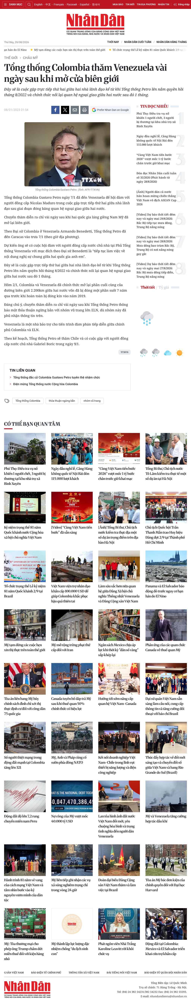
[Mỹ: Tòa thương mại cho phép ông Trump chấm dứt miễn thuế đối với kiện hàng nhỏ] (25, 924)
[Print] (84, 110)
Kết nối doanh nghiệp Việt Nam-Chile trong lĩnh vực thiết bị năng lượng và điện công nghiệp (117, 765)
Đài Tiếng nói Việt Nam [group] (122, 972)
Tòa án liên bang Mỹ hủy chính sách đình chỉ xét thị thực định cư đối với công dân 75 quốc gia (24, 706)
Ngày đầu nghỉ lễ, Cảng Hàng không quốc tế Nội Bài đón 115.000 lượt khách (156, 140)
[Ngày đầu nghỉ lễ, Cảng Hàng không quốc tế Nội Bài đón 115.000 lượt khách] (72, 449)
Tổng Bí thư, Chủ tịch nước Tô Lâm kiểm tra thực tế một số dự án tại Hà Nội (165, 473)
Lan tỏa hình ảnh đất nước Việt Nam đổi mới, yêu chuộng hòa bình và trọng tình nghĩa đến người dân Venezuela (116, 826)
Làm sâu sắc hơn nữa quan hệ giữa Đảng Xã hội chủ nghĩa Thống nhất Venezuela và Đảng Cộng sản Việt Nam (119, 593)
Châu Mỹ (30, 58)
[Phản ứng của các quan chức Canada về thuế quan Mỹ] (166, 625)
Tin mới (130, 4)
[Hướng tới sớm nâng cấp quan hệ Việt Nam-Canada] (119, 679)
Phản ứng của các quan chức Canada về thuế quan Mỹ (165, 647)
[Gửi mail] (75, 110)
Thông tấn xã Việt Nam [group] (84, 972)
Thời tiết (148, 287)
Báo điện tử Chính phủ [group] (46, 972)
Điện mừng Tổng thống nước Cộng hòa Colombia (45, 384)
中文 (48, 4)
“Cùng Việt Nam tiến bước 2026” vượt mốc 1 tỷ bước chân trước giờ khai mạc (154, 159)
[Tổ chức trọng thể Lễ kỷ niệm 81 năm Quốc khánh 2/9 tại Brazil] (25, 566)
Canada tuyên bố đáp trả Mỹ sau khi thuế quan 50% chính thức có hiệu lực (71, 704)
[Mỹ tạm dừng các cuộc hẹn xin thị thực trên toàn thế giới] (25, 625)
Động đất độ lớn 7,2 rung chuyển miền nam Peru (21, 818)
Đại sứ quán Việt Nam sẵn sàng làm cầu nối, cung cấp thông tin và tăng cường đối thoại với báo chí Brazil (164, 706)
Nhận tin (163, 4)
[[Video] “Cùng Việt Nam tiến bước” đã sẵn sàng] (72, 507)
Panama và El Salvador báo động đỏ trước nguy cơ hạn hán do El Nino (164, 591)
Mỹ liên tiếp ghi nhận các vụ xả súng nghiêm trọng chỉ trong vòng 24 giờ (70, 885)
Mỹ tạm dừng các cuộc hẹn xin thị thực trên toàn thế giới (24, 647)
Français (59, 4)
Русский (72, 4)
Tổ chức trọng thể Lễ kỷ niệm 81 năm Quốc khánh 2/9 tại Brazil (25, 591)
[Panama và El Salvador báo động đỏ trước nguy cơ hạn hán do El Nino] (166, 566)
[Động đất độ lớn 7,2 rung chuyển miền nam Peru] (25, 796)
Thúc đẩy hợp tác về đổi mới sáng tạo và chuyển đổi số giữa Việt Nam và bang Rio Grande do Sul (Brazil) (165, 765)
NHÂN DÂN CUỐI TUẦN (137, 42)
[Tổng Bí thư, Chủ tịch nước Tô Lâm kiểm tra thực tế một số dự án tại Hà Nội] (166, 449)
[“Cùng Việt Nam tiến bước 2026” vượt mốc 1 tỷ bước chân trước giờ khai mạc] (119, 449)
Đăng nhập (184, 4)
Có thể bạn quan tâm (32, 424)
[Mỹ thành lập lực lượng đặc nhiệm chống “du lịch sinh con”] (72, 924)
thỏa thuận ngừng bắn (62, 400)
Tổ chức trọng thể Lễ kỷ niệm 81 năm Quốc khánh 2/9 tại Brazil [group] (147, 50)
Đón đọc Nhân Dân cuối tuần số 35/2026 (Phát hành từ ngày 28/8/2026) (156, 177)
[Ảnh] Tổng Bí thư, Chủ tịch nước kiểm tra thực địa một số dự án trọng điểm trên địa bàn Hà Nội (118, 535)
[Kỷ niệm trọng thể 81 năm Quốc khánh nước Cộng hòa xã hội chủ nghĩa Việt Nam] (25, 507)
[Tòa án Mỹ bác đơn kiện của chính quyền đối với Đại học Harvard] (166, 860)
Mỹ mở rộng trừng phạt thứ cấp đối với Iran (70, 647)
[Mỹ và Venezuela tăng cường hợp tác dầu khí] (166, 796)
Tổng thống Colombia (27, 400)
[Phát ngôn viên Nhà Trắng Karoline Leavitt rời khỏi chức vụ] (119, 924)
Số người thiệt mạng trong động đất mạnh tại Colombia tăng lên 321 (24, 762)
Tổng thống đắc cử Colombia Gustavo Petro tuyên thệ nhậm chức (56, 377)
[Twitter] (65, 110)
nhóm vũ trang (92, 400)
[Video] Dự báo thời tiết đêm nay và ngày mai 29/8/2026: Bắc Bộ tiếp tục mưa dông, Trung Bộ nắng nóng (156, 221)
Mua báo (118, 4)
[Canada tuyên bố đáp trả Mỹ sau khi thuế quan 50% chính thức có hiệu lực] (72, 679)
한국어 (96, 4)
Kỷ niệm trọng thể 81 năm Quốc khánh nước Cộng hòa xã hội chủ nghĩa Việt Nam (23, 532)
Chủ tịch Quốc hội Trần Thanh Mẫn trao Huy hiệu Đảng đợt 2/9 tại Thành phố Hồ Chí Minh (165, 535)
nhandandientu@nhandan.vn (168, 996)
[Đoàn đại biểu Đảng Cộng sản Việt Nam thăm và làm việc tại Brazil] (119, 860)
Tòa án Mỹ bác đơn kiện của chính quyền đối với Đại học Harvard (165, 885)
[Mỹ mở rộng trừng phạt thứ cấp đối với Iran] (72, 625)
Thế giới (11, 58)
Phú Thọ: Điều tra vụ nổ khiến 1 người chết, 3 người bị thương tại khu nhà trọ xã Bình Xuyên (156, 120)
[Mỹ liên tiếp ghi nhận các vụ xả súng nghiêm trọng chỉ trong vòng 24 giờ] (72, 860)
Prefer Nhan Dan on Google (113, 109)
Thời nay (113, 42)
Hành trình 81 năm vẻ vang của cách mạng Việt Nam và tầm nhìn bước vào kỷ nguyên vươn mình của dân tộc (23, 890)
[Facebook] (55, 110)
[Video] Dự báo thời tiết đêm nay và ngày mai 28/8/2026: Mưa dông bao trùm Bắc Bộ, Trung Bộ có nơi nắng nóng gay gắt (156, 245)
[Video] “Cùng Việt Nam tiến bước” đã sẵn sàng (71, 530)
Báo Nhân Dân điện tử (95, 24)
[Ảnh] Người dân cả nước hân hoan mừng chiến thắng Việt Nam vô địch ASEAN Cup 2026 (156, 198)
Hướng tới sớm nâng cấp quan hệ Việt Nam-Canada (117, 701)
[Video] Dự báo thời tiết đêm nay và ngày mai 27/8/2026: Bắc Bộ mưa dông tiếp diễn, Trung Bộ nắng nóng (156, 270)
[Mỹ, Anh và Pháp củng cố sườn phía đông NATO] (72, 737)
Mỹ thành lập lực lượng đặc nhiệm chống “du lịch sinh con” (70, 949)
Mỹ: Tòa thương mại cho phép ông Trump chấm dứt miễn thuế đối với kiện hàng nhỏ (24, 951)
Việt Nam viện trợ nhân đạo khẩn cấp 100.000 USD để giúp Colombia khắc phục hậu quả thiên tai (70, 593)
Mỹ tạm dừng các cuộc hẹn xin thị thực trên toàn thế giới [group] (65, 50)
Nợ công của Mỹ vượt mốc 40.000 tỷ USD (69, 818)
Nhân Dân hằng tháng (171, 42)
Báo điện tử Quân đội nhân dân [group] (165, 972)
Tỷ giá (164, 287)
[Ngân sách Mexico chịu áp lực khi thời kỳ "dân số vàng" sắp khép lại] (119, 625)
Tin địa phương (146, 4)
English (38, 4)
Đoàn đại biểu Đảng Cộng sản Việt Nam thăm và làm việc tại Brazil (117, 885)
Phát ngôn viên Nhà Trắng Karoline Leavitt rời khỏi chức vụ (117, 949)
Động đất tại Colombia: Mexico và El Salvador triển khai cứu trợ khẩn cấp (165, 949)
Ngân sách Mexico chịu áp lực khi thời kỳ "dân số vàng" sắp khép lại (118, 650)
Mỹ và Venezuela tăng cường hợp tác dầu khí (165, 818)
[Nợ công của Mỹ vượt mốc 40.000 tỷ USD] (72, 796)
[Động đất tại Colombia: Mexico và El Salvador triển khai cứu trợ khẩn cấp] (166, 924)
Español (84, 4)
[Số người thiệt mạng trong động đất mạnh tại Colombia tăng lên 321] (25, 737)
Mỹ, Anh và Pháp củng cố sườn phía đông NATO (69, 760)
